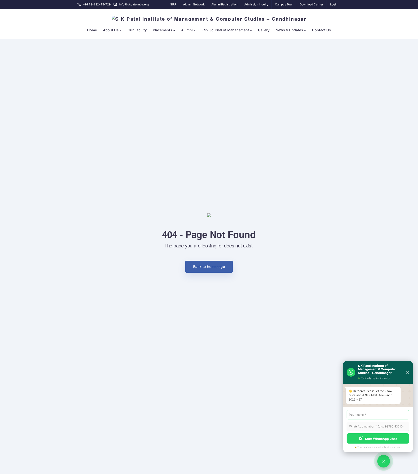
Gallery (264, 30)
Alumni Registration (224, 4)
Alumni (187, 30)
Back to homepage (209, 266)
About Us (111, 30)
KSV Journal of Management (225, 30)
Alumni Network (194, 4)
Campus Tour (284, 4)
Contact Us (321, 30)
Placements (162, 30)
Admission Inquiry (256, 4)
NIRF (173, 4)
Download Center (311, 4)
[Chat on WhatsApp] (383, 461)
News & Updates (289, 30)
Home (92, 30)
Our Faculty (137, 30)
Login (333, 4)
